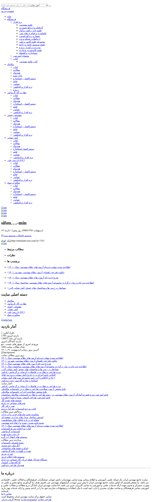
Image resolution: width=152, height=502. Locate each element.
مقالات (16, 70)
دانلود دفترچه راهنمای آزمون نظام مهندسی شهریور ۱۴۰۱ (36, 272)
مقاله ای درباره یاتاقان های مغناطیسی (20, 420)
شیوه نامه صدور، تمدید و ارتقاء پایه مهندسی (22, 423)
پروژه (16, 89)
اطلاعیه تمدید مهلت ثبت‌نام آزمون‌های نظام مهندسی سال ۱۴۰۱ (39, 267)
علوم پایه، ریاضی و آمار (30, 30)
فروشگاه (5, 8)
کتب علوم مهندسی (28, 61)
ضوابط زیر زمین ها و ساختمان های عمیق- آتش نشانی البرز (37, 288)
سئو (35, 499)
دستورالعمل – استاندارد (24, 78)
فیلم (15, 81)
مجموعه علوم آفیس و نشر (32, 42)
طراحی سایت (44, 499)
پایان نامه (17, 75)
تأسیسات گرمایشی (10, 431)
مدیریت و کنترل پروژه (30, 47)
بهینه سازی (26, 499)
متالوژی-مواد (13, 183)
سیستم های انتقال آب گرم (14, 437)
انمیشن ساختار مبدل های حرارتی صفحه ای (22, 417)
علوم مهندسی (26, 25)
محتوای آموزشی (21, 56)
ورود (3, 11)
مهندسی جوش (14, 115)
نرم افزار (17, 22)
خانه (9, 16)
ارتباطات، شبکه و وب (29, 39)
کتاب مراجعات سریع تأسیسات (16, 428)
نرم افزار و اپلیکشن (22, 87)
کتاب (15, 58)
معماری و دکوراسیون (29, 36)
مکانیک (10, 64)
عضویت (10, 11)
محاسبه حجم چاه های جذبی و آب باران (20, 414)
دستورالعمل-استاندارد (23, 149)
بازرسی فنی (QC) (16, 160)
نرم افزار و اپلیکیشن (23, 157)
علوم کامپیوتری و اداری (30, 50)
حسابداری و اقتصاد (28, 53)
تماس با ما (6, 493)
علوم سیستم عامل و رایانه (32, 44)
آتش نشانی (12, 137)
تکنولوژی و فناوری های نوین (32, 33)
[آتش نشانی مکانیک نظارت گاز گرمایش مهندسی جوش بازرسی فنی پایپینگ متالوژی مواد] (39, 5)
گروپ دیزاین (7, 499)
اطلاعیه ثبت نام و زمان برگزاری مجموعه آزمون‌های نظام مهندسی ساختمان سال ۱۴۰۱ (51, 283)
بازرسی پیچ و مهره (10, 434)
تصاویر (16, 84)
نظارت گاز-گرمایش (16, 92)
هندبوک (16, 73)
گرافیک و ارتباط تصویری (31, 27)
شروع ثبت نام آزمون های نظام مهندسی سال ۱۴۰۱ (33, 277)
